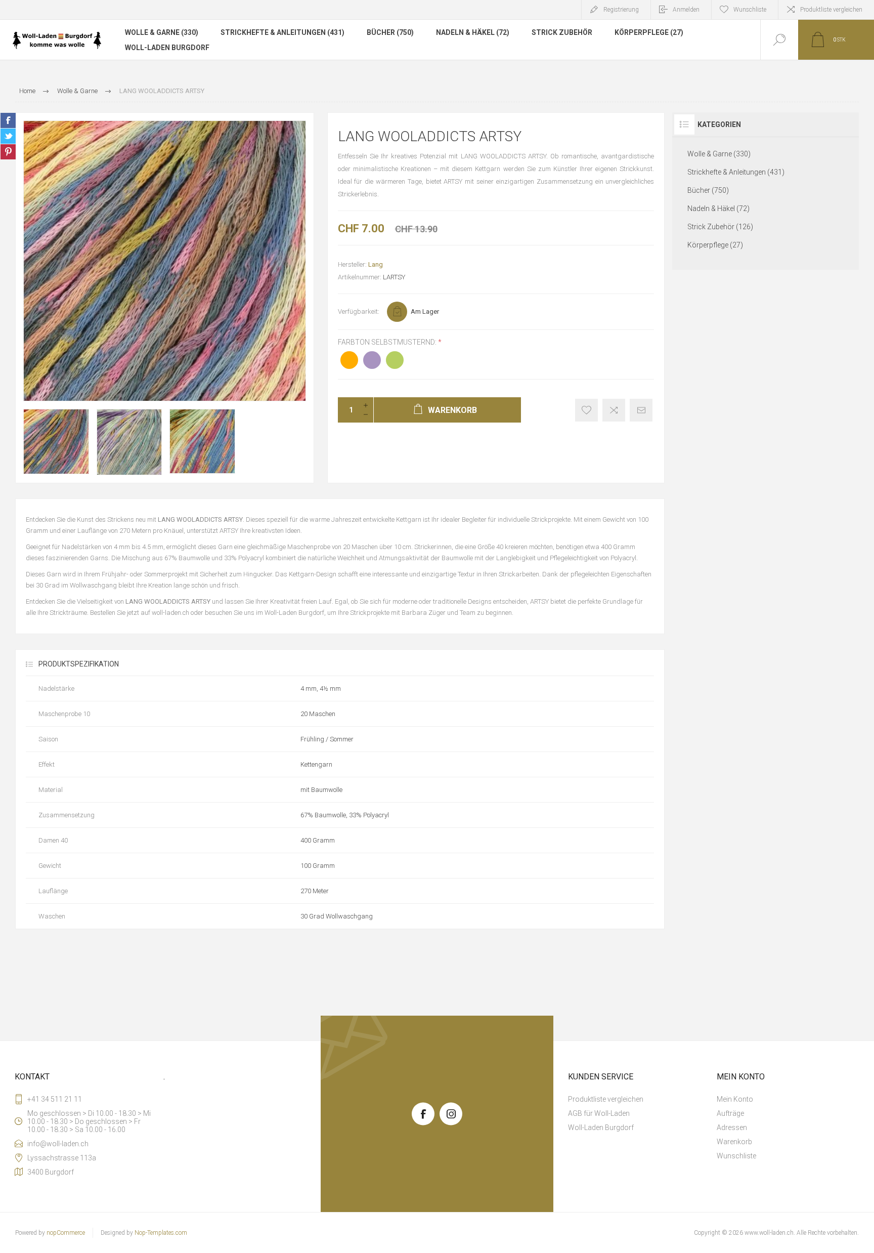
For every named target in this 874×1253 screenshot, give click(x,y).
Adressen (732, 1127)
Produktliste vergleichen (831, 9)
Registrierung (621, 9)
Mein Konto (735, 1099)
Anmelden (686, 9)
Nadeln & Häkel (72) (472, 32)
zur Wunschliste (586, 410)
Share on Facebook (8, 120)
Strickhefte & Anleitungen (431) (282, 32)
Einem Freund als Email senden (641, 410)
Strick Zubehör (562, 32)
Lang (375, 264)
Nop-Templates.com (161, 1232)
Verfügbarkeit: (358, 311)
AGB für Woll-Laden (599, 1113)
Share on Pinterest (8, 151)
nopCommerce (66, 1232)
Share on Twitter (8, 136)
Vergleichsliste (613, 410)
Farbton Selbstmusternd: (388, 342)
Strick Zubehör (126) (720, 227)
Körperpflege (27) (649, 32)
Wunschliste (736, 1156)
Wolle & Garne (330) (161, 32)
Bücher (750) (390, 32)
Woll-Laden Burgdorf (167, 48)
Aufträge (730, 1113)
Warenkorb (734, 1142)
